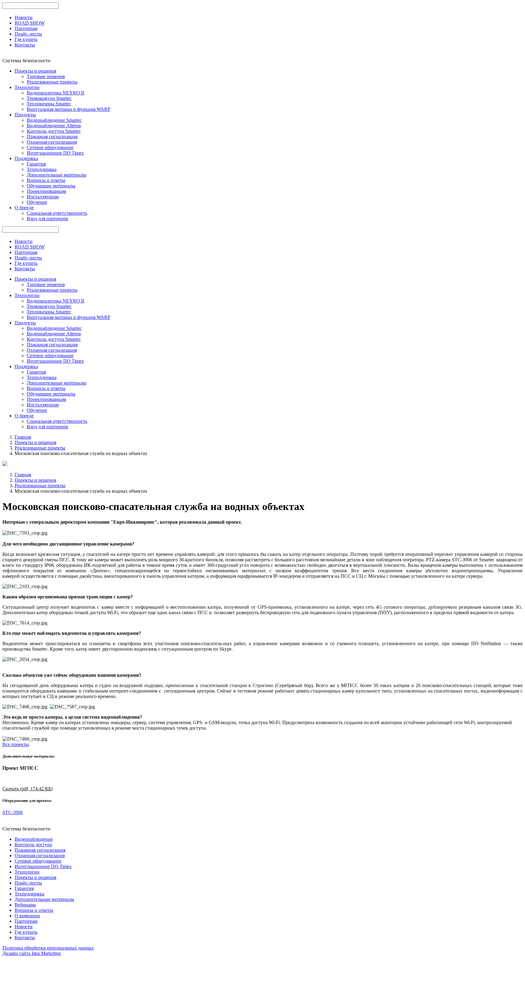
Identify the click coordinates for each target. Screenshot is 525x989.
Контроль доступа (33, 844)
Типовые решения (46, 76)
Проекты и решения (35, 71)
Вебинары (25, 904)
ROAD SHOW (30, 23)
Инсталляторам (43, 196)
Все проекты (15, 744)
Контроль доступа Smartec (54, 131)
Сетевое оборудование (50, 147)
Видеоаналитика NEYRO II (55, 92)
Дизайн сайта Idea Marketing (31, 953)
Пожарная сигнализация (52, 136)
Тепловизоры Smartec (49, 103)
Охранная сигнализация (52, 142)
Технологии (27, 87)
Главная (23, 437)
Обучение (37, 202)
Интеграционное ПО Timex (55, 153)
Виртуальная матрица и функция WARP (68, 109)
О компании (27, 915)
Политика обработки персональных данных (48, 947)
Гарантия (36, 163)
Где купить (26, 39)
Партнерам (26, 28)
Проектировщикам (46, 191)
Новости (24, 17)
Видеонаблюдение (34, 839)
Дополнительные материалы (56, 174)
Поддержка (26, 158)
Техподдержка (42, 169)
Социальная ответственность (57, 213)
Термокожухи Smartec (49, 98)
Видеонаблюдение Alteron (54, 125)
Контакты (25, 44)
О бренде (24, 207)
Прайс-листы (28, 33)
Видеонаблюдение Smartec (54, 120)
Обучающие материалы (51, 185)
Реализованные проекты (52, 81)
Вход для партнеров (47, 218)
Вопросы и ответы (46, 180)
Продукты (25, 114)
